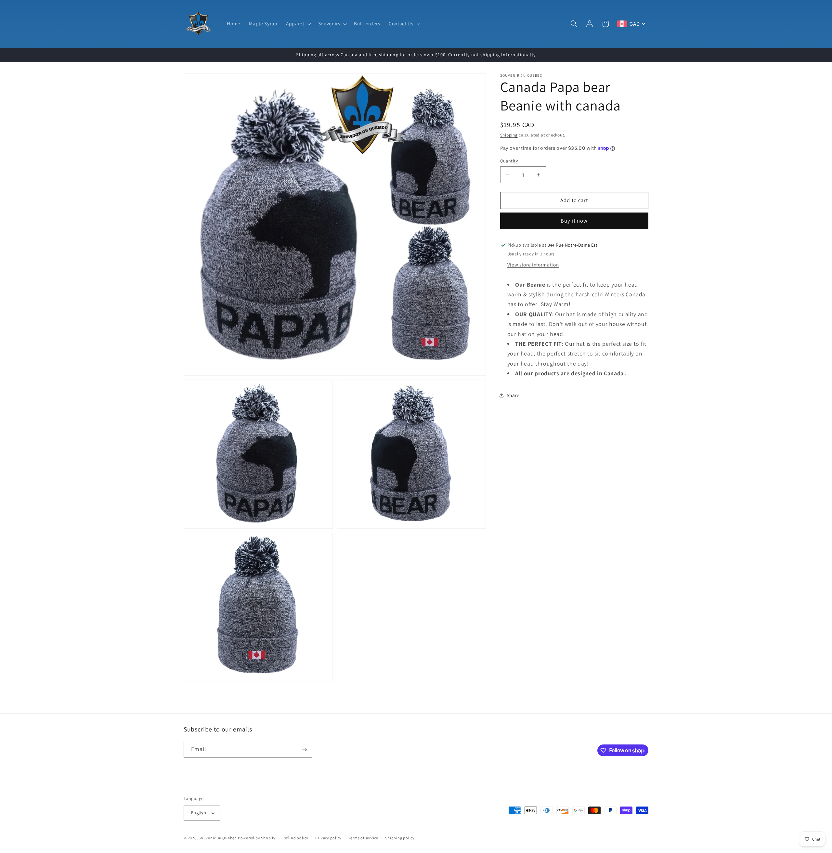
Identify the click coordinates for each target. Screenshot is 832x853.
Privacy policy (328, 837)
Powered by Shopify (257, 837)
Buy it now (574, 221)
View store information (533, 265)
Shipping (509, 135)
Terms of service (363, 837)
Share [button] (513, 395)
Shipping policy (400, 837)
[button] (298, 23)
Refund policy (295, 837)
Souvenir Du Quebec (218, 837)
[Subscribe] (304, 749)
